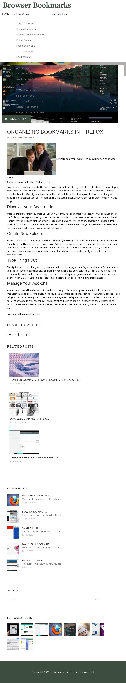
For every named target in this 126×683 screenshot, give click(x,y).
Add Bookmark (23, 84)
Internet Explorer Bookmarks (30, 34)
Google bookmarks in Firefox (29, 418)
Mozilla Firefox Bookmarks (29, 79)
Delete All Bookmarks (27, 106)
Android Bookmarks (26, 67)
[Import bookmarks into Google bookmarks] (98, 629)
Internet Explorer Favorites (29, 101)
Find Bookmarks (24, 56)
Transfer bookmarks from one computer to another (44, 380)
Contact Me (59, 13)
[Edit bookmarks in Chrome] (27, 644)
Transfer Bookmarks (26, 23)
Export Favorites (24, 40)
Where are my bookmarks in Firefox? (33, 457)
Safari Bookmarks (25, 95)
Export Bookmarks (25, 90)
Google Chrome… (34, 560)
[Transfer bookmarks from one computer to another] (63, 365)
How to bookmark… (35, 511)
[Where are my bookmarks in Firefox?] (63, 442)
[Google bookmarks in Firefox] (63, 404)
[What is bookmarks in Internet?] (84, 629)
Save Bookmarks (24, 73)
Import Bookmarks (25, 45)
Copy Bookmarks (24, 62)
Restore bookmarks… (36, 495)
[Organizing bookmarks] (70, 629)
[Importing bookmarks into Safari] (13, 644)
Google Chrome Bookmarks (30, 112)
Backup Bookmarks (26, 29)
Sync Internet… (32, 528)
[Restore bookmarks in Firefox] (55, 629)
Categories (21, 13)
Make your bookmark (36, 544)
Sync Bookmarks (24, 51)
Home (5, 13)
